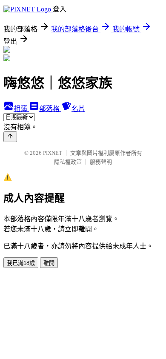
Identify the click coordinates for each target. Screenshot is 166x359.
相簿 (21, 108)
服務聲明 (101, 162)
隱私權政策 (68, 162)
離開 (48, 263)
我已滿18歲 (21, 263)
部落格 (50, 108)
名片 (78, 108)
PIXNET (52, 153)
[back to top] (10, 136)
